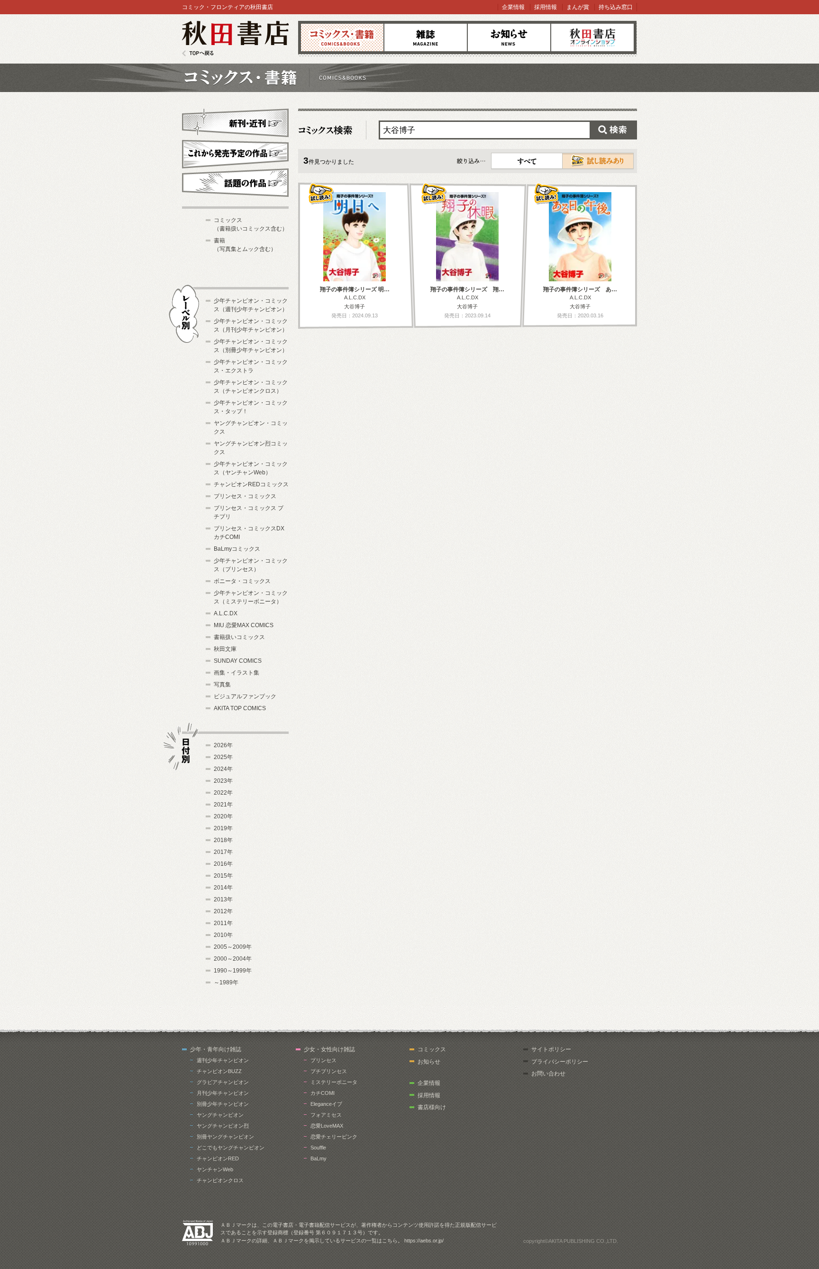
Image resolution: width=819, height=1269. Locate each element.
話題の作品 (235, 182)
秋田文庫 (225, 649)
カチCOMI (322, 1093)
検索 (613, 129)
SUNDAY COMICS (238, 661)
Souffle (318, 1147)
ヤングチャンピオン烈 (223, 1126)
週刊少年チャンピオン (223, 1060)
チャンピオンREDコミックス (251, 484)
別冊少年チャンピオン (223, 1104)
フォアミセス (326, 1115)
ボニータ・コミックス (242, 581)
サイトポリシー (551, 1049)
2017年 (223, 852)
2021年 (223, 804)
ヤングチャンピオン (220, 1115)
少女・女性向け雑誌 (329, 1049)
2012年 (223, 911)
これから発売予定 (235, 152)
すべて (527, 160)
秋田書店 (235, 38)
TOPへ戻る (198, 53)
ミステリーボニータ (333, 1082)
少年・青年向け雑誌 (215, 1049)
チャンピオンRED (218, 1158)
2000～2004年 (233, 958)
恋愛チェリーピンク (333, 1136)
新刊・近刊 (235, 121)
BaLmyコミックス (237, 549)
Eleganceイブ (326, 1104)
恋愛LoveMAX (326, 1126)
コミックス (342, 37)
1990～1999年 (233, 970)
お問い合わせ (548, 1073)
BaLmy (318, 1158)
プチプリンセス (328, 1071)
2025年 (223, 757)
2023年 (223, 781)
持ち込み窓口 (616, 7)
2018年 (223, 840)
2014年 (223, 887)
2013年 (223, 899)
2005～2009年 (233, 947)
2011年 (223, 923)
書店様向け (432, 1107)
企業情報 (513, 7)
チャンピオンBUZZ (219, 1071)
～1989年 (226, 982)
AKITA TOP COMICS (240, 708)
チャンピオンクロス (220, 1180)
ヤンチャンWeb (215, 1169)
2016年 (223, 864)
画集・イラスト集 (236, 672)
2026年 (223, 745)
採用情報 (545, 7)
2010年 (223, 935)
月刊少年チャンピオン (223, 1093)
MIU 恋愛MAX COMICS (243, 625)
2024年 (223, 769)
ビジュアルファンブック (245, 696)
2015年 (223, 875)
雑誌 (425, 37)
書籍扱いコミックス (239, 637)
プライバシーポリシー (559, 1061)
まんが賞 (577, 7)
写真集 (222, 684)
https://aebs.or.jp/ (424, 1240)
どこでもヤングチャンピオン (230, 1147)
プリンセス (323, 1060)
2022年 (223, 792)
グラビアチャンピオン (223, 1082)
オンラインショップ (592, 37)
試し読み (598, 160)
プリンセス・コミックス (245, 496)
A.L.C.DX (225, 613)
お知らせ (509, 37)
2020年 (223, 816)
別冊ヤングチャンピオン (225, 1136)
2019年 (223, 828)
